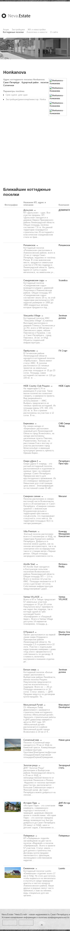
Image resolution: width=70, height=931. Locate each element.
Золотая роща (30, 765)
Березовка (28, 423)
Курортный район (30, 82)
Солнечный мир (31, 740)
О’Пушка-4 (28, 632)
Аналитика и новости (37, 32)
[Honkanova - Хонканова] (57, 82)
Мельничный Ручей (33, 705)
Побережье (28, 835)
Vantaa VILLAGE (31, 597)
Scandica (63, 280)
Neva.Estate (20, 16)
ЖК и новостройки (37, 29)
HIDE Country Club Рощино (36, 386)
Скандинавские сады (33, 280)
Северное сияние (31, 496)
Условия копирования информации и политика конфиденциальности (35, 917)
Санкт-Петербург (11, 82)
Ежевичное (28, 868)
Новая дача (64, 740)
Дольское (28, 210)
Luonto (62, 868)
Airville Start (29, 564)
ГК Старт (63, 351)
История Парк (30, 803)
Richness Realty (63, 565)
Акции (6, 29)
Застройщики (18, 29)
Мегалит (63, 496)
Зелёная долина (63, 316)
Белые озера (29, 669)
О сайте (54, 32)
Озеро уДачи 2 (30, 461)
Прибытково (29, 351)
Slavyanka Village (31, 315)
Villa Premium (30, 531)
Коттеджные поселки (13, 32)
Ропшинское (29, 245)
